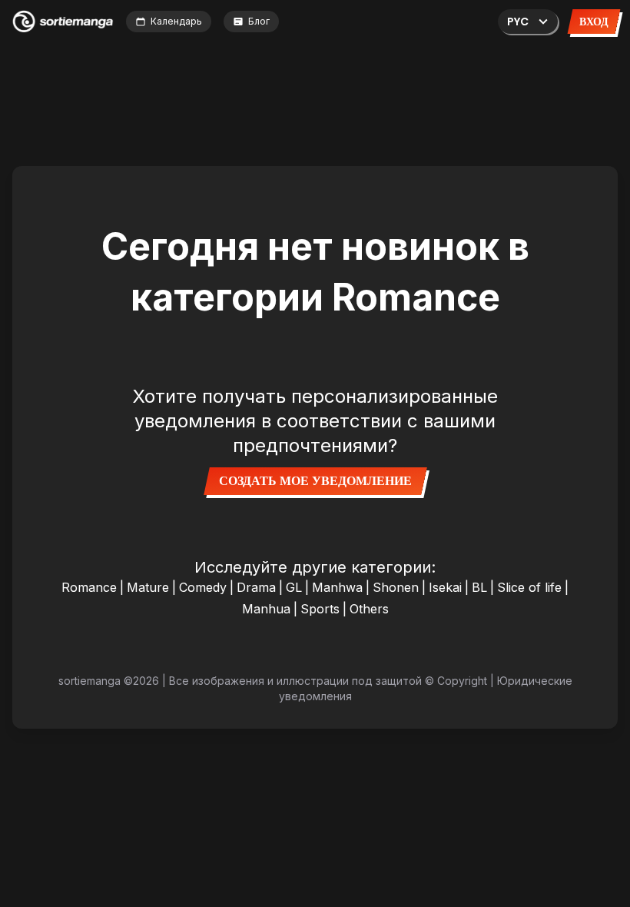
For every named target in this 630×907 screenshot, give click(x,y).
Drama (256, 587)
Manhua (266, 608)
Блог (259, 21)
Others (369, 608)
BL (479, 587)
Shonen (396, 587)
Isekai (445, 587)
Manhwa (337, 587)
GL (294, 587)
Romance (89, 587)
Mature (148, 587)
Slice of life (529, 587)
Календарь (176, 21)
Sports (320, 608)
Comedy (203, 587)
